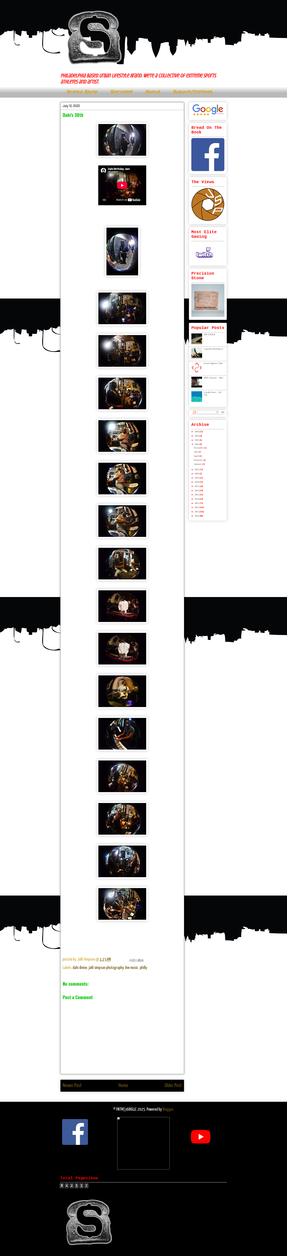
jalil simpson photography (106, 968)
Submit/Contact (192, 92)
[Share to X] (136, 960)
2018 (197, 482)
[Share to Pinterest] (142, 960)
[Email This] (130, 960)
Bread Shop (82, 92)
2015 (197, 495)
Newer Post (72, 1085)
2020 (197, 474)
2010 (197, 516)
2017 (197, 486)
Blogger (168, 1109)
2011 (197, 512)
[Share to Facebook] (139, 960)
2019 (197, 478)
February (198, 460)
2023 (197, 440)
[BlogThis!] (133, 960)
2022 (197, 444)
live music (131, 968)
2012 (197, 507)
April (196, 456)
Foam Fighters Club (213, 363)
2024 (197, 436)
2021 (197, 469)
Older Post (173, 1085)
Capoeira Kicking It (213, 349)
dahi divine (80, 968)
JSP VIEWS (209, 334)
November (199, 448)
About (152, 92)
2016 (197, 490)
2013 (197, 503)
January (198, 464)
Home (123, 1085)
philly (143, 968)
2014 (197, 499)
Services (121, 92)
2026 (197, 431)
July (196, 452)
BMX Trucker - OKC (213, 378)
